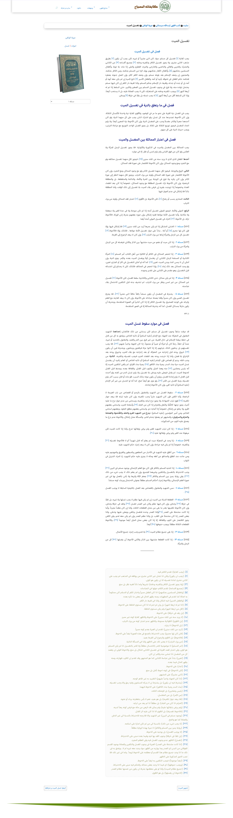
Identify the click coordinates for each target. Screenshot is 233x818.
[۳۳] (187, 476)
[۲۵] (147, 364)
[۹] (127, 95)
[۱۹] (151, 262)
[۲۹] (136, 405)
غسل (67, 46)
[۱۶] (107, 230)
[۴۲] (114, 539)
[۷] (178, 91)
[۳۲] (107, 468)
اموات (73, 46)
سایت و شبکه (65, 8)
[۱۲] (136, 199)
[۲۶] (170, 368)
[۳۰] (152, 433)
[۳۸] (161, 512)
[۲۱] (114, 278)
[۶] (137, 79)
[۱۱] (160, 199)
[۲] (113, 58)
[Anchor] (191, 40)
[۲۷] (160, 381)
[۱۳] (172, 219)
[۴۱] (147, 532)
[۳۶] (179, 504)
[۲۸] (181, 401)
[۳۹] (116, 520)
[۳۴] (149, 476)
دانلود (79, 8)
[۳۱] (107, 440)
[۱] (177, 58)
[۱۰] (186, 617)
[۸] (157, 95)
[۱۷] (143, 234)
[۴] (117, 62)
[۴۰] (153, 524)
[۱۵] (170, 230)
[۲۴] (187, 352)
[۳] (134, 62)
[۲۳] (116, 344)
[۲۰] (159, 266)
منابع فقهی (103, 8)
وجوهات (90, 8)
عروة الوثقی (70, 37)
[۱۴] (124, 226)
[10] (141, 159)
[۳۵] (187, 492)
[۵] (170, 71)
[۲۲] (117, 294)
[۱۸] (112, 254)
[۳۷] (128, 504)
